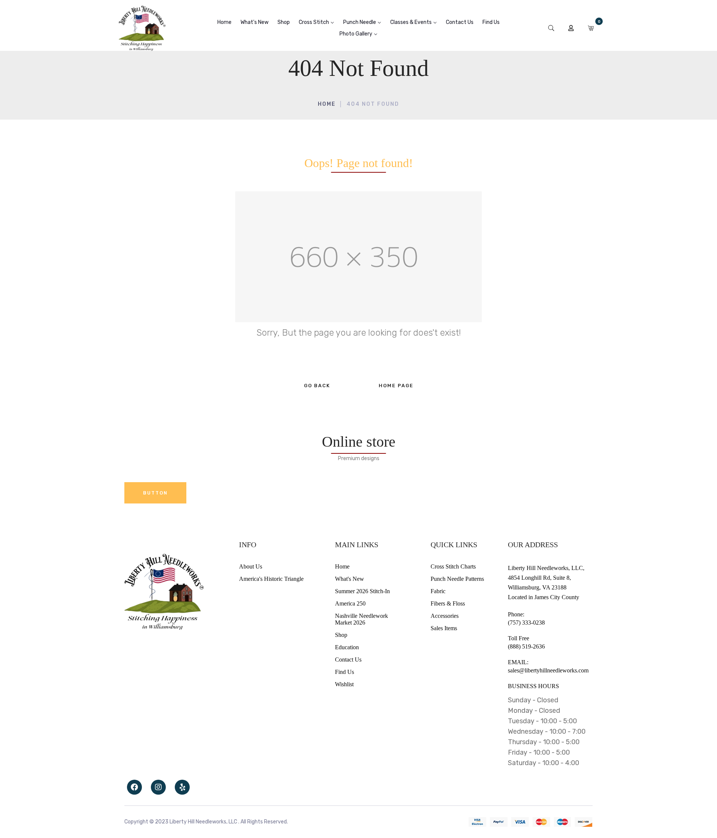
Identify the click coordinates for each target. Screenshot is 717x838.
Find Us (344, 672)
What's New (349, 579)
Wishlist (344, 684)
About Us (250, 566)
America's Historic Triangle (271, 579)
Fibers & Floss (448, 603)
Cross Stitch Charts (453, 566)
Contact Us (348, 659)
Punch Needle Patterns (457, 579)
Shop (341, 635)
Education (347, 647)
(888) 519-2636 (526, 646)
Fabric (438, 591)
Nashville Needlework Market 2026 (361, 619)
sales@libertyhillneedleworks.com (548, 670)
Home (327, 104)
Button (155, 493)
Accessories (445, 616)
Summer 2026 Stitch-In (362, 591)
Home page (396, 385)
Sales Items (444, 628)
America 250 (350, 603)
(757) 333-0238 (526, 622)
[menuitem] (224, 22)
